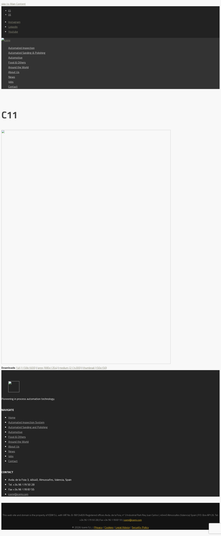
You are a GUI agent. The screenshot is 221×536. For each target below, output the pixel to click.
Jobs (10, 456)
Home (11, 417)
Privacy (98, 527)
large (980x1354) (47, 368)
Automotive (15, 432)
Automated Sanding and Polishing (28, 427)
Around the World (18, 442)
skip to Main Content (13, 4)
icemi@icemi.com (18, 494)
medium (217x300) (70, 368)
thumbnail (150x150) (95, 368)
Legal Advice (122, 527)
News (11, 451)
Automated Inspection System (26, 422)
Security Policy (140, 527)
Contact (13, 461)
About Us (13, 446)
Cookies (108, 527)
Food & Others (17, 437)
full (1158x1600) (26, 368)
